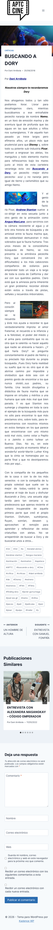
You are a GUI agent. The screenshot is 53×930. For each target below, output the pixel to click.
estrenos (11, 586)
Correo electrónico (17, 832)
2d (8, 549)
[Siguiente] (44, 700)
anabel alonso (34, 549)
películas (30, 604)
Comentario (14, 775)
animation (26, 561)
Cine (40, 567)
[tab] (20, 732)
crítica (9, 573)
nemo (24, 598)
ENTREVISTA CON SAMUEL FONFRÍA (41, 631)
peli (19, 604)
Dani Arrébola (14, 70)
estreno (29, 579)
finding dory (12, 592)
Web (8, 847)
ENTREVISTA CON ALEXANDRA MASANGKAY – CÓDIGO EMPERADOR (26, 712)
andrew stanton (14, 555)
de (8, 579)
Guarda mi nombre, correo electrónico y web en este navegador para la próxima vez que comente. (28, 858)
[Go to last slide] (8, 700)
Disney (17, 579)
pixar (9, 610)
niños (35, 598)
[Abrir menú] (43, 10)
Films (31, 586)
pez (40, 604)
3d (15, 549)
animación (11, 561)
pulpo (19, 610)
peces (9, 604)
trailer (29, 610)
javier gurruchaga (31, 592)
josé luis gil (12, 598)
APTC (9, 567)
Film (21, 586)
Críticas (9, 50)
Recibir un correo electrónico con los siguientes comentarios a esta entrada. (26, 874)
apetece (39, 561)
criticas (21, 573)
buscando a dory (25, 567)
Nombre (11, 818)
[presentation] (26, 686)
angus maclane (34, 555)
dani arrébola (36, 573)
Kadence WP (26, 920)
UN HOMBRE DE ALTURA (13, 629)
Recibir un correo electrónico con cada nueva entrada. (24, 890)
